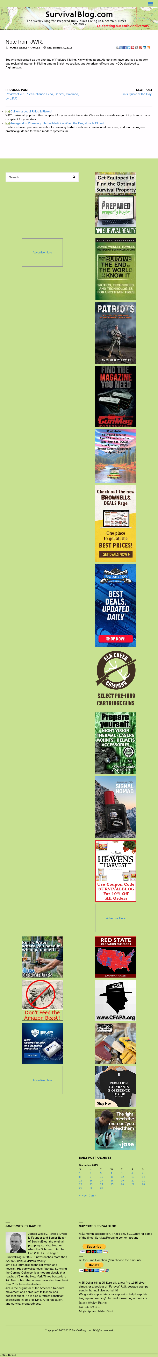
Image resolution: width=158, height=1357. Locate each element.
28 (143, 1184)
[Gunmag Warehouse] (115, 396)
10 (101, 1177)
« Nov (83, 1195)
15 (80, 1180)
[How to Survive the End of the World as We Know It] (115, 269)
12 (122, 1177)
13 (132, 1177)
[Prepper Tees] (115, 1086)
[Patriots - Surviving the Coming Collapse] (115, 333)
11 (112, 1177)
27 (132, 1184)
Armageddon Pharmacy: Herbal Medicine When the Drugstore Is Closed (55, 123)
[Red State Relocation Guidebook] (115, 957)
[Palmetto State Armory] (115, 605)
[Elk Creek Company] (115, 679)
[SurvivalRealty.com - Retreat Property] (115, 203)
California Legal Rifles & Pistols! (29, 111)
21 (143, 1180)
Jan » (92, 1195)
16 (91, 1180)
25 (112, 1184)
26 (122, 1184)
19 (122, 1180)
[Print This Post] (117, 47)
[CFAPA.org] (115, 1000)
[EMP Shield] (42, 1043)
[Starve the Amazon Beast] (42, 1000)
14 (143, 1177)
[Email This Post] (121, 47)
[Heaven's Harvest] (115, 871)
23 (91, 1184)
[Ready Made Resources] (115, 743)
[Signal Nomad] (115, 807)
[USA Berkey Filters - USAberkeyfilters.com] (42, 957)
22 (80, 1184)
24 (101, 1184)
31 (101, 1188)
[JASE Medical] (115, 1129)
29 (80, 1188)
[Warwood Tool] (115, 1043)
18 (112, 1180)
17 (101, 1180)
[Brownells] (115, 523)
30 (91, 1188)
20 (132, 1180)
